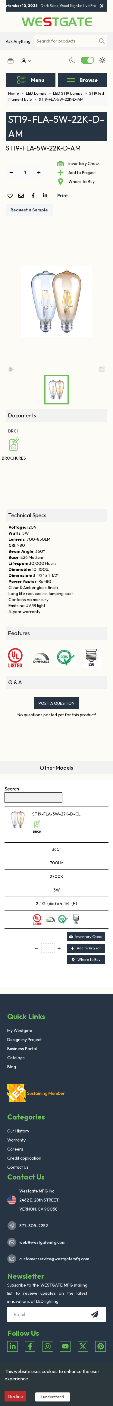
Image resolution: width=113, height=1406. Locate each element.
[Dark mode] (72, 60)
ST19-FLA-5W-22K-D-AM (61, 99)
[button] (57, 301)
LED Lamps (38, 93)
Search (12, 789)
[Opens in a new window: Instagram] (47, 1346)
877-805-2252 (33, 1225)
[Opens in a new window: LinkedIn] (12, 1346)
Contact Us (18, 1167)
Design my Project (24, 1039)
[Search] (102, 41)
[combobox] (65, 41)
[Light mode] (102, 60)
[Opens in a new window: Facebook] (30, 1346)
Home (16, 93)
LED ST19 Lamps (70, 93)
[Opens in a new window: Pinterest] (100, 1346)
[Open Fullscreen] (101, 368)
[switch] (87, 60)
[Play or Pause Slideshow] (11, 368)
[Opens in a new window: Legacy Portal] (10, 61)
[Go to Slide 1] (56, 389)
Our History (18, 1131)
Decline (15, 1396)
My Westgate (19, 1030)
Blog (11, 1066)
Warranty (16, 1140)
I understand (52, 1396)
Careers (15, 1149)
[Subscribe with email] (94, 1314)
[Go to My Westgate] (23, 61)
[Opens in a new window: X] (83, 1346)
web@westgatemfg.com (42, 1242)
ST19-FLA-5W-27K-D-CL (56, 814)
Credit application (24, 1158)
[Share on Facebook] (34, 195)
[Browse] (71, 80)
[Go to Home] (56, 21)
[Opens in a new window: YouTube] (65, 1346)
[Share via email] (22, 196)
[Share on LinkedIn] (46, 195)
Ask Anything (18, 41)
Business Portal (22, 1048)
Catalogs (16, 1057)
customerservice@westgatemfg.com (52, 1259)
